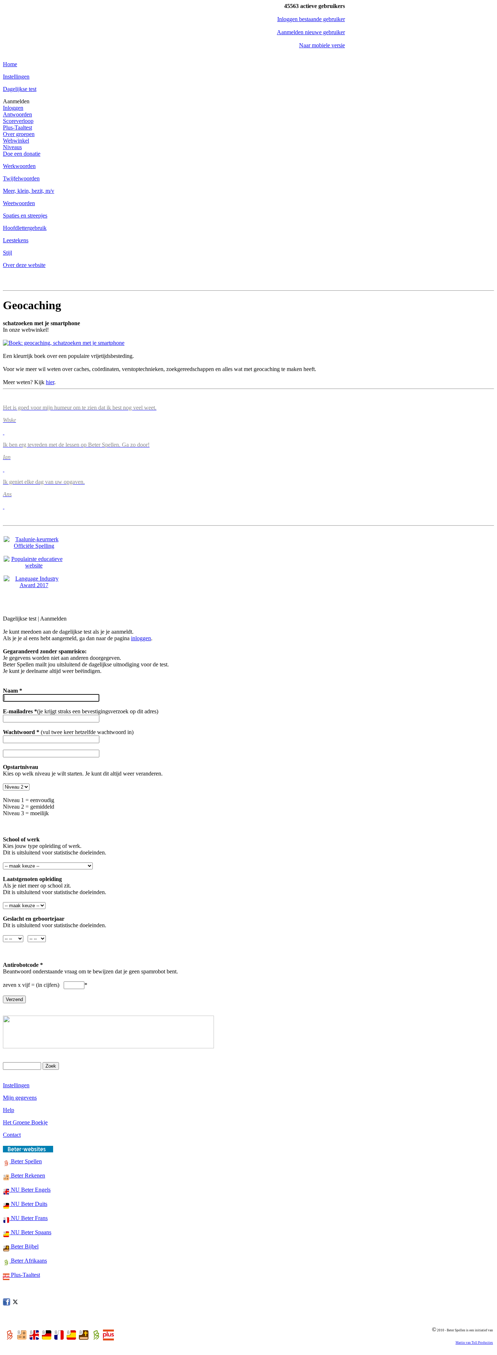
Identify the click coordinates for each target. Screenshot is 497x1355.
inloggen (141, 638)
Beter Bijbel (24, 1246)
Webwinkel (16, 141)
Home (10, 64)
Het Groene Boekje (25, 1122)
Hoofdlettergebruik (25, 228)
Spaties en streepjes (25, 215)
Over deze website (24, 265)
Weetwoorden (19, 203)
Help (8, 1110)
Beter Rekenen (27, 1175)
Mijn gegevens (20, 1098)
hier (50, 382)
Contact (12, 1135)
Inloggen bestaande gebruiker (311, 19)
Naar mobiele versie (322, 45)
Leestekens (15, 240)
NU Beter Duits (28, 1204)
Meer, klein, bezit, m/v (28, 191)
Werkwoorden (19, 166)
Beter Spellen (25, 1161)
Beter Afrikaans (28, 1261)
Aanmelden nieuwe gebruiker (311, 32)
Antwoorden (17, 114)
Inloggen (13, 108)
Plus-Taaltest (17, 127)
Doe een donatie (21, 154)
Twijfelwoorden (21, 178)
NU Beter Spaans (30, 1232)
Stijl (7, 253)
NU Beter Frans (28, 1218)
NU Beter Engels (30, 1190)
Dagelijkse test (19, 89)
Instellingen (16, 76)
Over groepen (19, 134)
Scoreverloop (18, 121)
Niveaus (12, 147)
